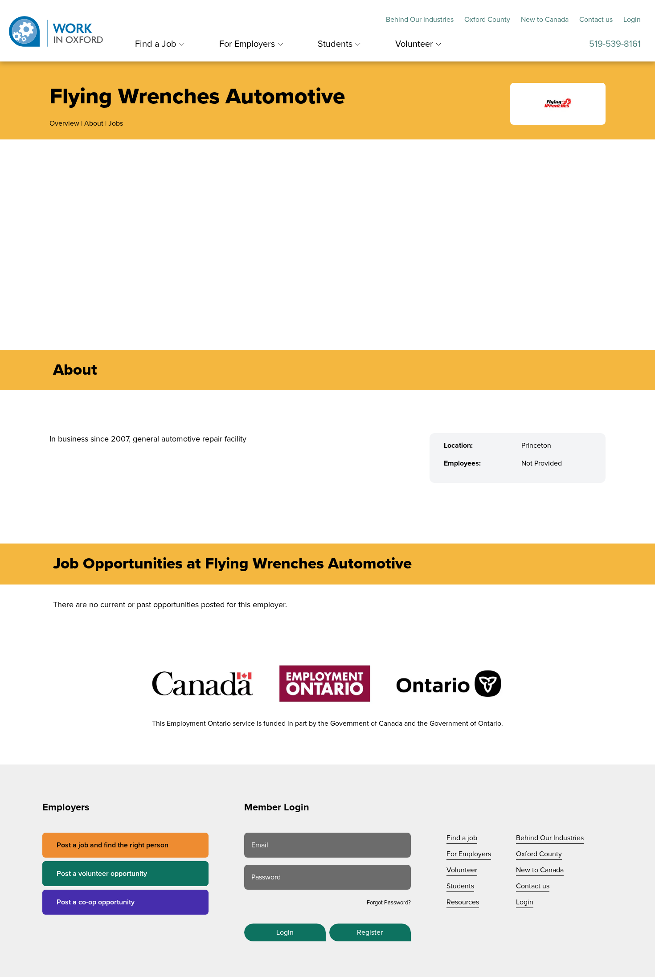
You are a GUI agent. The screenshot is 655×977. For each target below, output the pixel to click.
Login (632, 19)
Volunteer (414, 44)
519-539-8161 (615, 44)
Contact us (596, 19)
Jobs (115, 123)
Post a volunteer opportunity (102, 873)
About (93, 123)
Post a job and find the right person (112, 845)
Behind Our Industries (420, 19)
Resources (462, 902)
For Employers (247, 44)
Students (335, 44)
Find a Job (155, 44)
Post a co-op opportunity (96, 902)
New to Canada (545, 19)
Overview (64, 123)
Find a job (461, 838)
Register (370, 932)
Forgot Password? (389, 902)
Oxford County (487, 19)
